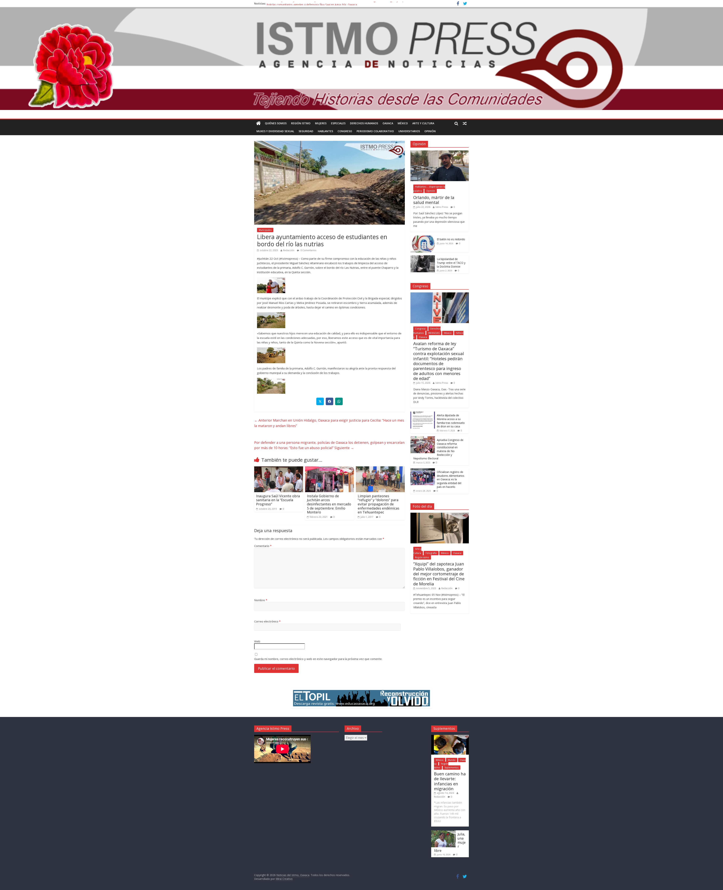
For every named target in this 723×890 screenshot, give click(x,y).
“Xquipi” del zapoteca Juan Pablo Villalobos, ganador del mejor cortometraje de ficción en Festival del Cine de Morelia (438, 573)
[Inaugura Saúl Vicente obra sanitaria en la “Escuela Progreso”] (278, 469)
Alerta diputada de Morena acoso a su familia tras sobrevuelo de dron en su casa (451, 420)
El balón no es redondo (451, 239)
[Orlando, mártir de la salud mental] (439, 152)
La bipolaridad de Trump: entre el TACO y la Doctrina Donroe (451, 262)
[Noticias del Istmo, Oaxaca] (361, 58)
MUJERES (320, 123)
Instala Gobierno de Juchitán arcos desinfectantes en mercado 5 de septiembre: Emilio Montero (329, 504)
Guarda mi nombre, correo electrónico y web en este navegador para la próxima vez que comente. (318, 659)
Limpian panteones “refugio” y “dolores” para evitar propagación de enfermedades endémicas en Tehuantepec (378, 504)
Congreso (345, 131)
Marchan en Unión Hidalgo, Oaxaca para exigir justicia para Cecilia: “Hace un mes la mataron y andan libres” (329, 423)
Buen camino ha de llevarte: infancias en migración (450, 781)
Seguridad (306, 131)
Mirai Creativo (284, 879)
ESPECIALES (338, 123)
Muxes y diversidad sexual (275, 131)
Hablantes (325, 131)
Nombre (260, 600)
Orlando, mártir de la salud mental (433, 199)
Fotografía (431, 553)
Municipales (265, 230)
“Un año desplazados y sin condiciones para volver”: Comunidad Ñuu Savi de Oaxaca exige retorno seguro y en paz (337, 3)
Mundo (451, 760)
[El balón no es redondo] (422, 237)
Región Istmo (300, 123)
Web (257, 641)
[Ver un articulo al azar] (465, 123)
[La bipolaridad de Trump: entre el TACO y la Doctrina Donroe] (422, 257)
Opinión (430, 131)
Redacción (288, 250)
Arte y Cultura (423, 123)
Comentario (263, 546)
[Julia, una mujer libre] (443, 832)
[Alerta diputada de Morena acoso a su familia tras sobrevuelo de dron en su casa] (422, 413)
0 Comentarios (308, 250)
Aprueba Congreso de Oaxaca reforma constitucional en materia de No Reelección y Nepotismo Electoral (438, 449)
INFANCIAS (433, 333)
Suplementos (451, 767)
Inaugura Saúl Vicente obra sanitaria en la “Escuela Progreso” (278, 500)
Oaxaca (388, 123)
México (403, 123)
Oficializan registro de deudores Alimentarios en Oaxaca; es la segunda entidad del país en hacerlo (450, 479)
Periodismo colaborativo (375, 131)
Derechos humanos (364, 123)
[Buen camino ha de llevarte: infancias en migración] (450, 736)
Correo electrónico (267, 621)
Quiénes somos (276, 123)
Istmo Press (441, 207)
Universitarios (409, 131)
